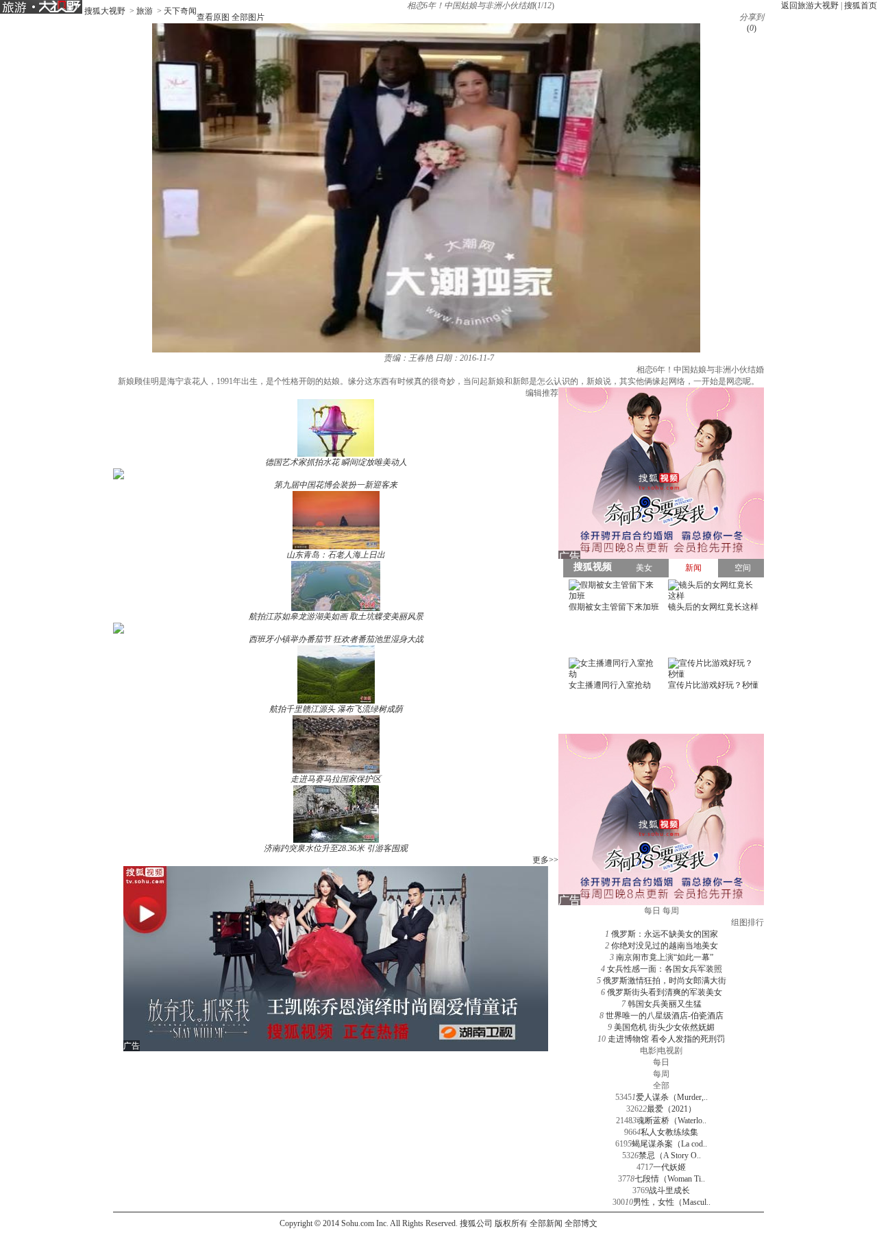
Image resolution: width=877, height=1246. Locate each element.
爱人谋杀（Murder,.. (672, 1097)
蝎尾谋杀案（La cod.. (669, 1144)
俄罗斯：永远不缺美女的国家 (664, 934)
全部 (661, 1085)
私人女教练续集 (669, 1132)
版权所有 (511, 1223)
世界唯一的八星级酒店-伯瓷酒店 (665, 1015)
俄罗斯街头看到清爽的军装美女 (664, 992)
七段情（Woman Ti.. (669, 1179)
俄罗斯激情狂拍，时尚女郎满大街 (664, 980)
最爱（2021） (671, 1109)
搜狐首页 (860, 5)
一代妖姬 (669, 1167)
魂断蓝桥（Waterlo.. (671, 1120)
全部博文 (581, 1223)
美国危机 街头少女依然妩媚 (664, 1027)
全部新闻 (546, 1223)
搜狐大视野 (104, 11)
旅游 (144, 11)
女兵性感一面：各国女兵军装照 (664, 969)
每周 (661, 1074)
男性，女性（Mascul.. (672, 1202)
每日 (661, 1062)
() (751, 28)
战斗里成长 (669, 1190)
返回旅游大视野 (810, 5)
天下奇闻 (180, 11)
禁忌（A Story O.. (670, 1155)
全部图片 (248, 17)
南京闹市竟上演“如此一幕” (664, 957)
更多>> (545, 860)
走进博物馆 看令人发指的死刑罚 (666, 1039)
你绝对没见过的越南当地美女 (664, 945)
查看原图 (213, 17)
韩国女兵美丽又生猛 (665, 1004)
